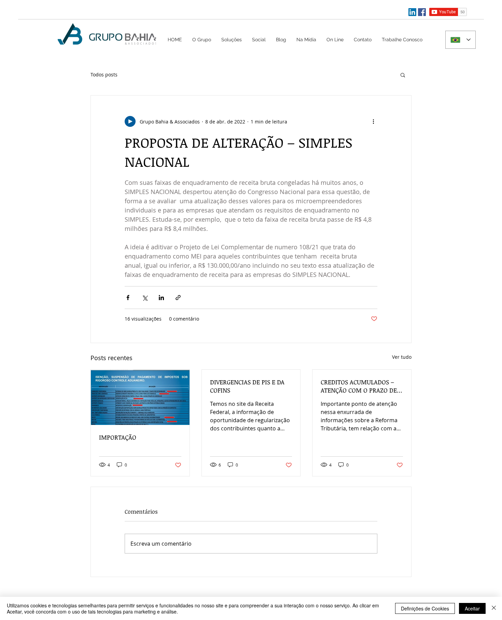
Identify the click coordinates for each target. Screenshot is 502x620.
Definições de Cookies (425, 608)
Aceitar (472, 608)
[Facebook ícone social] (422, 12)
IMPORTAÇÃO (117, 437)
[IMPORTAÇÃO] (140, 397)
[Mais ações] (373, 121)
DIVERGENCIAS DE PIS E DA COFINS (247, 386)
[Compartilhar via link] (178, 297)
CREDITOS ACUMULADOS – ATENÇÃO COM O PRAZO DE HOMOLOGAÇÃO (359, 386)
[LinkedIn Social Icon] (412, 12)
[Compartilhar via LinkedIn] (161, 297)
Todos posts (103, 74)
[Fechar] (494, 608)
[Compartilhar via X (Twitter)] (144, 297)
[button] (231, 39)
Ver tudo (402, 357)
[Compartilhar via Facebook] (128, 297)
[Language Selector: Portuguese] (460, 40)
